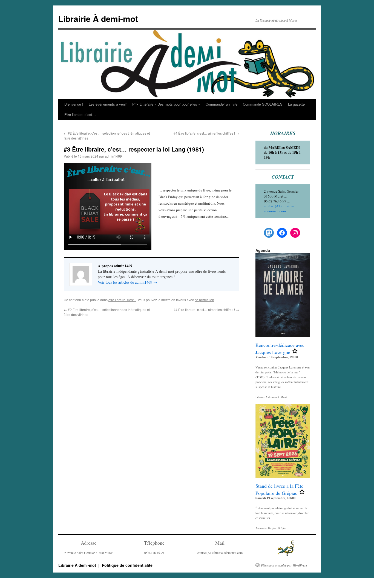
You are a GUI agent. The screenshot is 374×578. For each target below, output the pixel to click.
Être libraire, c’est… (80, 114)
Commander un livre (221, 104)
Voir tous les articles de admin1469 (127, 282)
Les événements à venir (108, 104)
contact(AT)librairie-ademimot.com (279, 208)
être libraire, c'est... (122, 299)
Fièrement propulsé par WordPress (284, 565)
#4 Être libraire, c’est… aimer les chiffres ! (206, 133)
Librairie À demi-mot (98, 18)
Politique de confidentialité (127, 565)
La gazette (296, 104)
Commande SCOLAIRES (263, 104)
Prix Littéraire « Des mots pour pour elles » (166, 104)
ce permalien (204, 299)
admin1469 (113, 156)
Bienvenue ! (73, 104)
